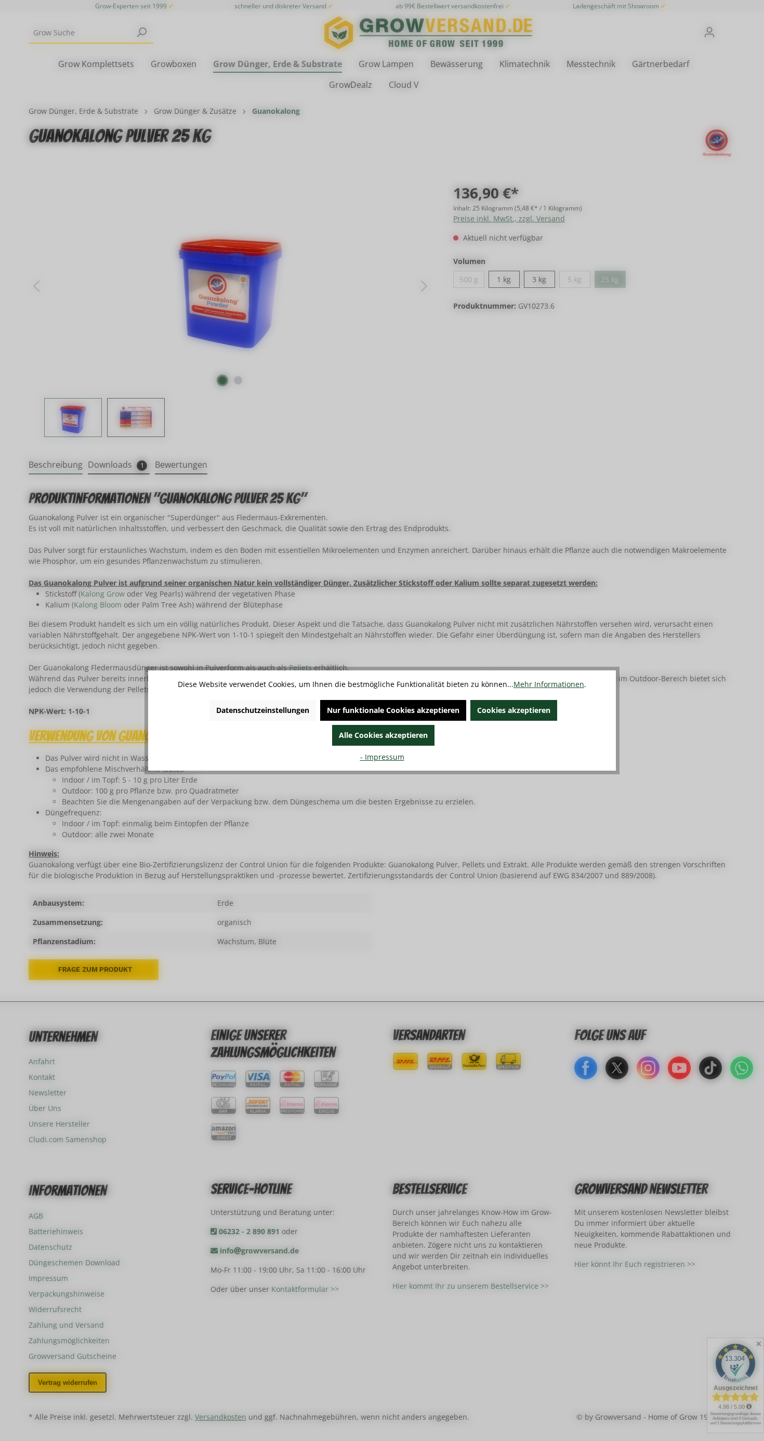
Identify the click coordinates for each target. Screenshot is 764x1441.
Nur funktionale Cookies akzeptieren (393, 710)
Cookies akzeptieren (513, 710)
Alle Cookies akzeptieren (383, 735)
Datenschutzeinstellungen (262, 710)
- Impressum (382, 757)
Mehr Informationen (548, 684)
